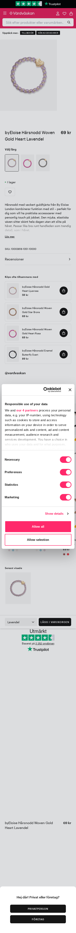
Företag (38, 919)
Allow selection (38, 539)
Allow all (38, 526)
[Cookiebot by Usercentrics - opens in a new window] (45, 389)
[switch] (65, 472)
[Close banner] (70, 389)
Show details (54, 513)
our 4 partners (27, 410)
